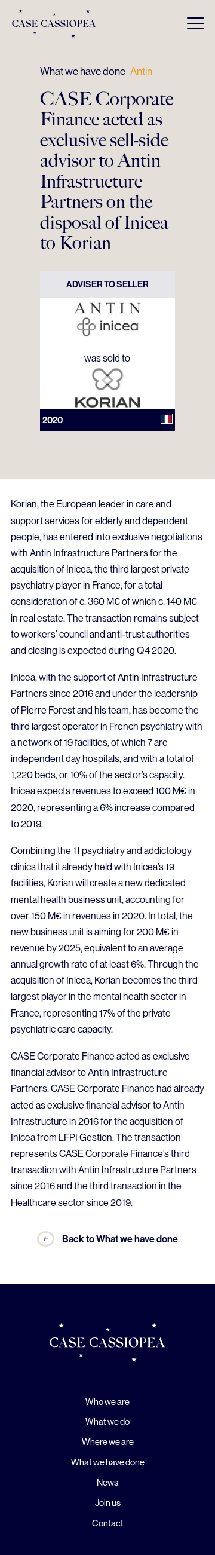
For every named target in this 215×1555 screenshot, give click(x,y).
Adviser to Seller (107, 284)
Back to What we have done (119, 1239)
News (107, 1482)
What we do (107, 1421)
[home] (107, 1344)
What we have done (82, 71)
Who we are (107, 1402)
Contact (108, 1523)
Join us (108, 1503)
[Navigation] (195, 23)
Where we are (108, 1442)
